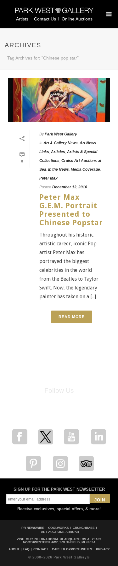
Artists (22, 18)
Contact (40, 549)
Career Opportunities (72, 549)
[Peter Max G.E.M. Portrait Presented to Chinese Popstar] (59, 100)
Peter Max (48, 178)
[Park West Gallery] (54, 13)
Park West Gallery (61, 134)
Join (99, 500)
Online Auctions (77, 18)
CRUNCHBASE (84, 527)
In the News (58, 169)
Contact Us (45, 18)
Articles (58, 152)
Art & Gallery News (60, 143)
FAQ (26, 549)
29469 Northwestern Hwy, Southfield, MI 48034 (62, 540)
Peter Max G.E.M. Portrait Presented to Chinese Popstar (71, 210)
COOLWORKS (58, 527)
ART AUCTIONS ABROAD (60, 532)
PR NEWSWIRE (32, 527)
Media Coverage (85, 169)
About (14, 549)
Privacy (103, 549)
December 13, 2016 (69, 187)
